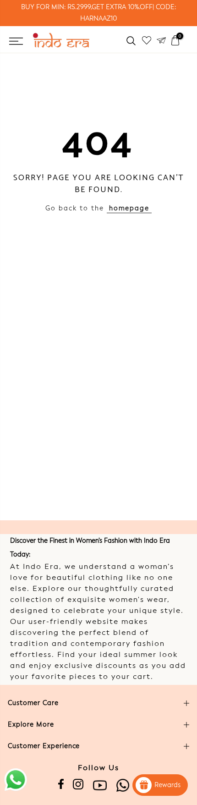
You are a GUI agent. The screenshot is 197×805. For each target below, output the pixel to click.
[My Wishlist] (146, 40)
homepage (129, 208)
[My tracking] (161, 40)
